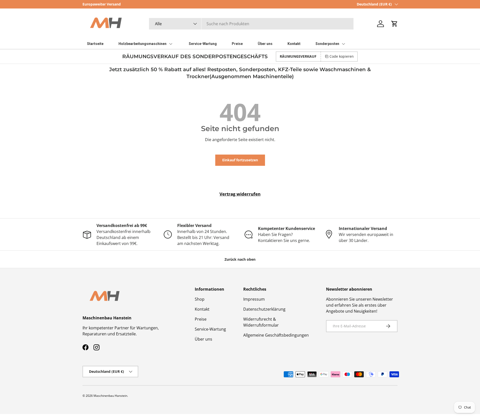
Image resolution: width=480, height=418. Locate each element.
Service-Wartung (210, 329)
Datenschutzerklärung (264, 309)
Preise (200, 319)
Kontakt (202, 309)
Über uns (203, 339)
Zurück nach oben (240, 259)
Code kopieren (342, 56)
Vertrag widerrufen (240, 194)
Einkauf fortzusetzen (240, 160)
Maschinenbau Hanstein (110, 396)
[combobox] (251, 23)
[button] (394, 23)
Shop (199, 299)
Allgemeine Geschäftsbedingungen (276, 335)
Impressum (254, 299)
